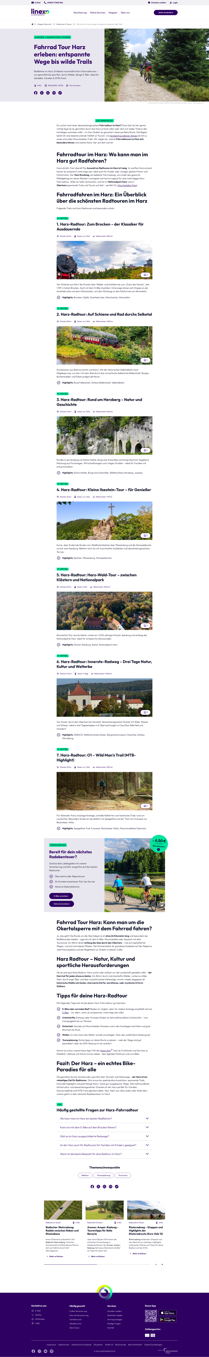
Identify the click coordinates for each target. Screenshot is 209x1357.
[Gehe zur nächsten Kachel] (162, 1264)
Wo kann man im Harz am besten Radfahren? (86, 1118)
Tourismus (122, 1175)
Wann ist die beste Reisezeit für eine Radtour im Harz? (91, 1154)
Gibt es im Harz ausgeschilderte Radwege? (84, 1136)
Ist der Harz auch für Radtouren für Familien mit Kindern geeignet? (98, 1145)
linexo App (105, 1050)
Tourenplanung (103, 1175)
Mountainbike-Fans (127, 185)
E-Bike (65, 1012)
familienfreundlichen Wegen (123, 135)
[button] (173, 2)
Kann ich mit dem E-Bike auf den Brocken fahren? (88, 1127)
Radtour (85, 1175)
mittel (64, 218)
